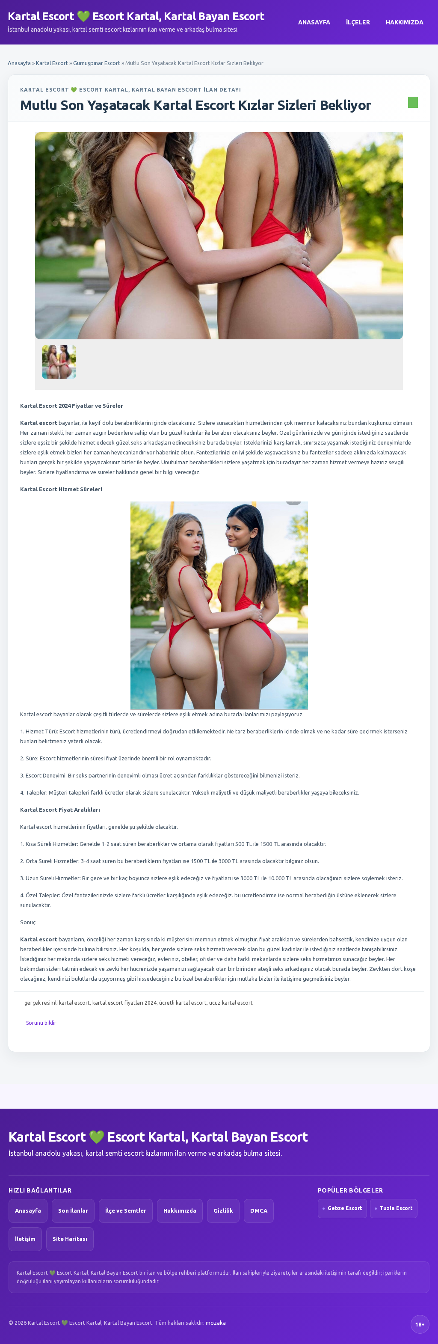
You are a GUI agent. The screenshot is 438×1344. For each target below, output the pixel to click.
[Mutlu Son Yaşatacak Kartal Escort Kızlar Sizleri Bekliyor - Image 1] (60, 365)
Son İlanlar (73, 1210)
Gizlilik (223, 1210)
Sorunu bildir (41, 1023)
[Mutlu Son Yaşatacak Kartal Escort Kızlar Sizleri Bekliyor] (219, 235)
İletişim (25, 1239)
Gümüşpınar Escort (96, 63)
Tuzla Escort (396, 1208)
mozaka (216, 1323)
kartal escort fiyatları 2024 (124, 1003)
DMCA (258, 1210)
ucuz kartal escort (231, 1003)
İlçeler (358, 22)
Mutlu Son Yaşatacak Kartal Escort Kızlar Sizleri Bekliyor (195, 105)
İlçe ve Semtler (125, 1210)
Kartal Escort (52, 63)
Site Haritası (70, 1239)
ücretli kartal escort (183, 1003)
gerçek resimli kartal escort (57, 1003)
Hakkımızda (404, 22)
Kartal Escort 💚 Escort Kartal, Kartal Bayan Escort (136, 16)
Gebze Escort (345, 1208)
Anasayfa (314, 22)
